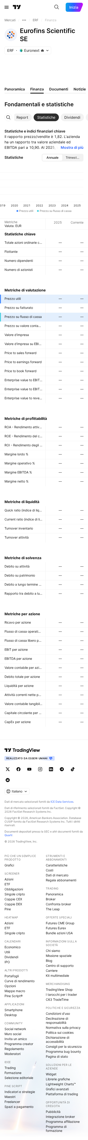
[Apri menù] (6, 7)
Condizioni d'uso (58, 1013)
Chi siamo (53, 951)
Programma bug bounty (63, 1051)
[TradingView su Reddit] (8, 780)
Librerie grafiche (58, 1079)
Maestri (10, 1097)
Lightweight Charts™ (61, 1084)
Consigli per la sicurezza (64, 1046)
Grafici (9, 865)
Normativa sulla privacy (63, 1027)
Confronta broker (58, 904)
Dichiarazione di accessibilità (57, 1039)
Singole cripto (15, 894)
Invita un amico (16, 1039)
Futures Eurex (56, 928)
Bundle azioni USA (59, 933)
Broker (51, 899)
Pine (8, 909)
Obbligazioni (14, 889)
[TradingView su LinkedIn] (51, 769)
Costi (49, 870)
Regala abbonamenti (61, 880)
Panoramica (54, 894)
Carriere (52, 970)
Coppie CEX (13, 899)
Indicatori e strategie (20, 1092)
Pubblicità (53, 1112)
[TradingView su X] (8, 769)
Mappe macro (15, 991)
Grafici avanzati (57, 1089)
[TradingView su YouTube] (29, 769)
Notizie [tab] (80, 89)
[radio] (52, 157)
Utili (7, 952)
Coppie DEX (13, 904)
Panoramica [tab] (15, 89)
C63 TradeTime (57, 999)
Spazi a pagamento (19, 1107)
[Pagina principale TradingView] (17, 7)
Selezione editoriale (19, 1078)
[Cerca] (56, 7)
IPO (7, 962)
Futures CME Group (60, 923)
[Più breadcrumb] (24, 20)
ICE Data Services (62, 801)
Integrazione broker (60, 1117)
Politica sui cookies (60, 1032)
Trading (10, 1068)
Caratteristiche (56, 865)
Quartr (8, 835)
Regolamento (14, 1049)
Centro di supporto (60, 965)
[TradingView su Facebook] (18, 769)
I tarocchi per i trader (61, 994)
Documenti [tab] (58, 89)
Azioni (9, 879)
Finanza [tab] (37, 89)
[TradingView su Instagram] (40, 769)
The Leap (53, 909)
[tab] (22, 117)
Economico (13, 947)
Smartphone (14, 1010)
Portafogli (12, 976)
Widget (51, 1074)
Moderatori (13, 1054)
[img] (42, 50)
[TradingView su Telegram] (62, 769)
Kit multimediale (57, 975)
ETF (7, 884)
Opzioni (10, 986)
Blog (49, 961)
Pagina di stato (57, 1056)
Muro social (13, 1034)
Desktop (11, 1015)
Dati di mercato (57, 875)
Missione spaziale (59, 956)
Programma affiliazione (63, 1121)
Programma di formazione (56, 1129)
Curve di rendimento (20, 981)
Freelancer (12, 1102)
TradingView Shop (59, 989)
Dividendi (11, 957)
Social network (15, 1029)
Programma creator (19, 1044)
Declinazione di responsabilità (57, 1020)
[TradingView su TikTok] (72, 769)
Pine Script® (14, 996)
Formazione (13, 1073)
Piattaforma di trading (62, 1094)
